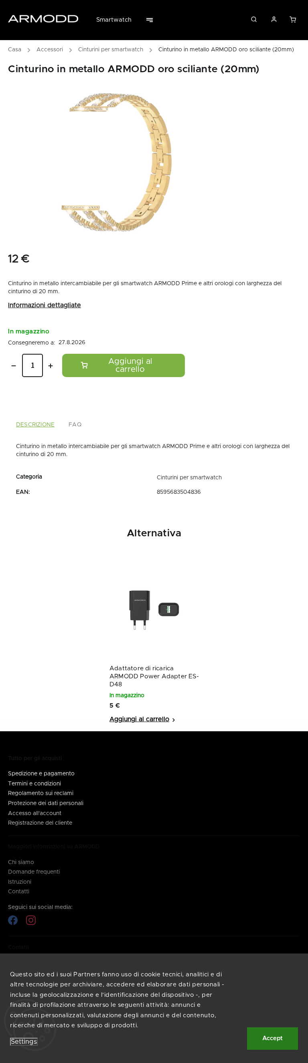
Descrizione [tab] (35, 425)
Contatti (18, 892)
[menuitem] (118, 20)
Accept (272, 1038)
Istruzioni (19, 882)
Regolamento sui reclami (40, 793)
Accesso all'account (34, 813)
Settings (24, 1042)
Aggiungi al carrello (293, 21)
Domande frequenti (34, 872)
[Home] (16, 51)
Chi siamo (21, 862)
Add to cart (123, 365)
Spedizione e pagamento (41, 774)
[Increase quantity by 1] (50, 365)
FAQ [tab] (75, 425)
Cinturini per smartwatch (189, 478)
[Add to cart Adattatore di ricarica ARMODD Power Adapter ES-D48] (142, 719)
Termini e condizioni (34, 784)
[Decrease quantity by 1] (13, 365)
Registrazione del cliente (40, 823)
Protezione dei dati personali (45, 803)
